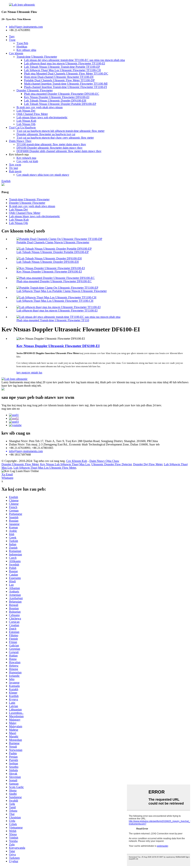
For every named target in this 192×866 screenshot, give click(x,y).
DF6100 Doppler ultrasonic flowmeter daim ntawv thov (49, 147)
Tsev (12, 36)
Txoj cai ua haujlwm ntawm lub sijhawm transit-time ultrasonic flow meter (60, 130)
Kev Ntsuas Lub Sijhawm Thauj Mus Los (65, 464)
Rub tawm (15, 171)
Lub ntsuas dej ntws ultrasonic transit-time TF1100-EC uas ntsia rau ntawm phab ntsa (74, 60)
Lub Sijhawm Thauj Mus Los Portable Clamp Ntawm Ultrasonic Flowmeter (61, 291)
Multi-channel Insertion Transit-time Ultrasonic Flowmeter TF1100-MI (65, 83)
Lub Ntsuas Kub (26, 120)
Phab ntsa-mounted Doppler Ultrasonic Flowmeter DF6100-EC (61, 93)
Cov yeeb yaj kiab (27, 161)
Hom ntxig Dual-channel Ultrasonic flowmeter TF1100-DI (58, 76)
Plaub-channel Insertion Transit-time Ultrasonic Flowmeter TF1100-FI (65, 87)
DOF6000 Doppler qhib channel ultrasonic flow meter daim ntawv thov (58, 151)
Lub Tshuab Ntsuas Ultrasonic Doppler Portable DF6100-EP (60, 103)
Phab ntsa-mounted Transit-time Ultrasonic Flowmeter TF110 (52, 320)
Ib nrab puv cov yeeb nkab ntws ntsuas (39, 107)
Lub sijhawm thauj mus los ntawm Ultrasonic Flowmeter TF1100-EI (64, 63)
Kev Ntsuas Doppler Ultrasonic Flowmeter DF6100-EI (56, 97)
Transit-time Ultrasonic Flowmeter (36, 56)
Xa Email (7, 474)
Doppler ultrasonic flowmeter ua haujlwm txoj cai (45, 134)
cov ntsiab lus (34, 372)
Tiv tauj (13, 168)
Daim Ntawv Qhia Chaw (104, 461)
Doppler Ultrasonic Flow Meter (20, 464)
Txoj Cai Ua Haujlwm (22, 127)
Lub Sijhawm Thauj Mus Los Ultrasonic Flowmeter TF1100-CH (62, 70)
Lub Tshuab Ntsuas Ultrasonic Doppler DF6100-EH (55, 100)
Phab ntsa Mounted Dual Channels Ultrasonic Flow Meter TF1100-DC (66, 73)
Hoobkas (21, 46)
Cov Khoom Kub (76, 461)
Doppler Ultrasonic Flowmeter (34, 90)
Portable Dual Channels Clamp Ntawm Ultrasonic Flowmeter (52, 242)
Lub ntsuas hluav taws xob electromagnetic (42, 117)
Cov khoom (16, 53)
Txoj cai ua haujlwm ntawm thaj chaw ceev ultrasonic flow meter (55, 137)
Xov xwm (15, 164)
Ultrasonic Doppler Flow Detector (111, 464)
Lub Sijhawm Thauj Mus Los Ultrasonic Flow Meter (45, 467)
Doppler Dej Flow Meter (147, 464)
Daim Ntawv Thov (20, 141)
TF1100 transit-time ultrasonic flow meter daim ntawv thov (51, 144)
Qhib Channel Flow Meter (32, 114)
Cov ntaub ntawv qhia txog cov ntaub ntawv (42, 174)
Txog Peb (22, 43)
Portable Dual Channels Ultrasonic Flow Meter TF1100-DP (59, 80)
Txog (12, 39)
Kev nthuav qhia (26, 50)
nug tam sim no (11, 408)
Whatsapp (7, 477)
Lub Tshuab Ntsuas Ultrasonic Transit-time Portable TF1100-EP (62, 66)
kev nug (21, 372)
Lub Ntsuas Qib (25, 124)
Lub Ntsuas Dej (25, 110)
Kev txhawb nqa (26, 157)
